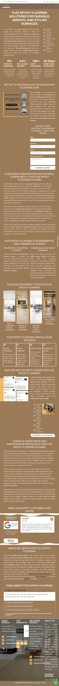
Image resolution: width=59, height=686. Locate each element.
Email (32, 150)
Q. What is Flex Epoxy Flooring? (15, 590)
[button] (21, 524)
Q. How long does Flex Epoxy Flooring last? (19, 602)
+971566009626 (11, 636)
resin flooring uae (41, 576)
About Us (19, 650)
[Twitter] (47, 2)
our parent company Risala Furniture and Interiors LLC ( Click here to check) (23, 74)
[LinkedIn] (51, 2)
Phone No (33, 143)
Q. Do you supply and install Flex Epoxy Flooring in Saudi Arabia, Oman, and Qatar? (28, 614)
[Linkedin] (22, 643)
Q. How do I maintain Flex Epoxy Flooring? (19, 606)
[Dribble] (54, 2)
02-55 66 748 (38, 660)
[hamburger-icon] (56, 6)
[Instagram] (57, 2)
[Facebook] (44, 2)
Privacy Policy (20, 653)
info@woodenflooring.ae (14, 643)
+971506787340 (39, 656)
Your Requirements (36, 156)
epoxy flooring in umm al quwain (39, 574)
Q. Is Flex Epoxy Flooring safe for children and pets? (22, 610)
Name (32, 137)
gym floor (27, 579)
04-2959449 (10, 640)
